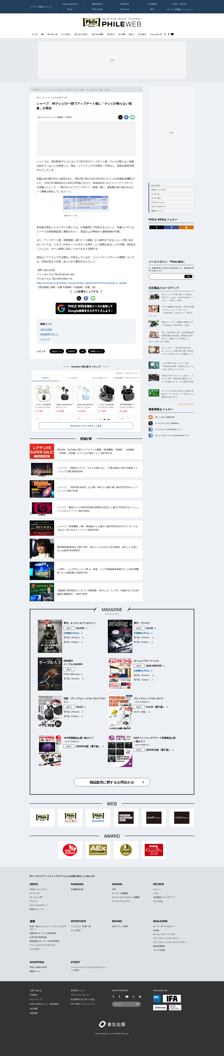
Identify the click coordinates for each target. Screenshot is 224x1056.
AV (42, 34)
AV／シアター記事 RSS (164, 417)
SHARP (71, 351)
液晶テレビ (57, 351)
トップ (34, 34)
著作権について (78, 990)
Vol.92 (149, 628)
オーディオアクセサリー (164, 926)
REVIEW (158, 884)
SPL (152, 9)
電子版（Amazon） (72, 637)
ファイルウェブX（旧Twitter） (167, 423)
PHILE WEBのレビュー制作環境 (44, 1003)
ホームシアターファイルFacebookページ (172, 435)
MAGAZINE (112, 609)
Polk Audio (97, 9)
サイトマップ (36, 999)
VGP (114, 889)
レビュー (157, 889)
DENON (125, 4)
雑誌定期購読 (159, 946)
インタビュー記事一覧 (81, 926)
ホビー (132, 34)
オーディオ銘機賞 (120, 893)
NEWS (34, 884)
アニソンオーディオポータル (42, 944)
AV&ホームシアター (158, 190)
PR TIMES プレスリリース (83, 1003)
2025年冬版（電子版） (88, 746)
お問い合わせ (36, 990)
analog (156, 930)
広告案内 (34, 994)
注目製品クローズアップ (164, 288)
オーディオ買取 (179, 9)
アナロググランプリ (121, 901)
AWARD (117, 884)
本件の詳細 (46, 329)
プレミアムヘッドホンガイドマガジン (170, 942)
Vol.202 (80, 628)
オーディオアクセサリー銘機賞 (126, 897)
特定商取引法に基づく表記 (83, 999)
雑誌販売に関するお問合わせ (112, 782)
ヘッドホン (66, 34)
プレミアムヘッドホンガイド (166, 938)
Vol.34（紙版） (140, 711)
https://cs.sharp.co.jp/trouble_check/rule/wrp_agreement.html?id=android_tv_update (82, 283)
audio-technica (70, 4)
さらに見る (158, 901)
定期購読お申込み (72, 632)
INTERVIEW (78, 921)
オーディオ (52, 34)
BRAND (117, 921)
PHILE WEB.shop (72, 674)
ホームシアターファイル (164, 934)
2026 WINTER (154, 665)
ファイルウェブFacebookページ (168, 429)
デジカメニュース (158, 202)
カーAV (122, 34)
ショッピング (156, 34)
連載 (32, 921)
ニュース (43, 89)
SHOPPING (37, 962)
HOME (36, 89)
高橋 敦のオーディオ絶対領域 (43, 933)
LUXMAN (152, 4)
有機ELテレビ (96, 351)
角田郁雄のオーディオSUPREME (44, 941)
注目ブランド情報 (120, 926)
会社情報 (34, 1008)
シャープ (45, 338)
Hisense (124, 9)
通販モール (35, 971)
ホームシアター (81, 34)
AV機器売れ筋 (77, 889)
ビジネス (142, 34)
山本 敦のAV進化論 (38, 937)
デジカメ (111, 34)
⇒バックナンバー (186, 404)
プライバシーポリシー (81, 994)
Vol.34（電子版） (155, 707)
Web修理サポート (49, 334)
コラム (156, 893)
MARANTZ (97, 4)
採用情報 (34, 1013)
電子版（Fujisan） (72, 641)
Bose (70, 9)
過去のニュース (157, 211)
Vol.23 (79, 707)
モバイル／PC (36, 897)
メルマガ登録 (159, 949)
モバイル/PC (97, 34)
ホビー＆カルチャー (158, 206)
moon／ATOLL (179, 4)
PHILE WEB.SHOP (38, 967)
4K (82, 351)
